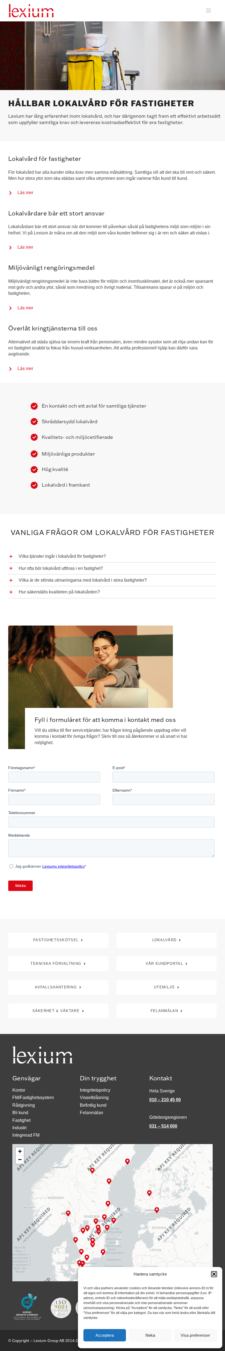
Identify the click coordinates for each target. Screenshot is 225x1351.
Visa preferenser (195, 1335)
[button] (214, 1274)
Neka (150, 1335)
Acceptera (104, 1335)
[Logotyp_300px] (31, 6)
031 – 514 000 (163, 1126)
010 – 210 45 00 (165, 1099)
